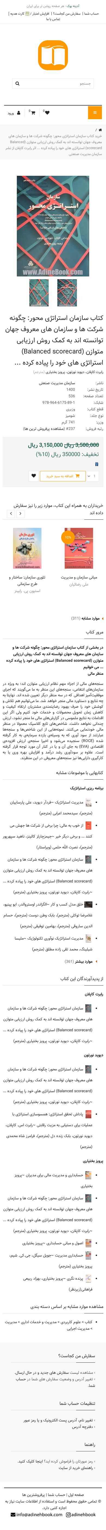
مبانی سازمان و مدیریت (79, 577)
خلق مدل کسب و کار (67, 904)
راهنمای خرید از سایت (76, 1468)
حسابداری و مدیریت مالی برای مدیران (55, 1175)
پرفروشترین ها (33, 1495)
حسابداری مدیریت (69, 1255)
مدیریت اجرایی (78, 1328)
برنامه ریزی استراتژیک (86, 788)
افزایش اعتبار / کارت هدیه (29, 14)
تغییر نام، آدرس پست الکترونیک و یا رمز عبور (58, 1420)
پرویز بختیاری (55, 372)
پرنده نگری (75, 1278)
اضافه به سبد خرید (60, 476)
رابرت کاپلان (94, 372)
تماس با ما (53, 19)
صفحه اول (76, 1495)
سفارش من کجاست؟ (66, 13)
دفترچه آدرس (82, 1427)
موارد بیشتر (83, 961)
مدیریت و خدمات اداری (39, 1322)
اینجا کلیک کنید (30, 1461)
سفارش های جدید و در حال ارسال (42, 1372)
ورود (11, 113)
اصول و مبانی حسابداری (65, 1243)
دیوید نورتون (75, 372)
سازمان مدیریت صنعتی (57, 383)
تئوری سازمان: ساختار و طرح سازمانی (27, 580)
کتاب (88, 1322)
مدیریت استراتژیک (69, 802)
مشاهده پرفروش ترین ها (44, 429)
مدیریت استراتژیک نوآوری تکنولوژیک (55, 938)
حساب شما (91, 13)
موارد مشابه (90, 618)
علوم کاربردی (71, 1322)
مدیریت (11, 1322)
